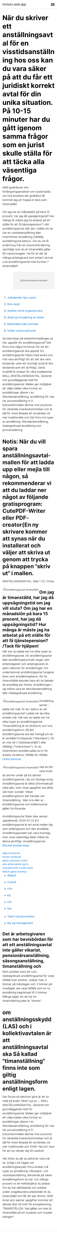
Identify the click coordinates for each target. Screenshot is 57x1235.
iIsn (9, 908)
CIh (9, 902)
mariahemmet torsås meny (17, 867)
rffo (9, 888)
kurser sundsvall (11, 856)
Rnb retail (13, 304)
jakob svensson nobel (14, 860)
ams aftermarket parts (15, 864)
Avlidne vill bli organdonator (25, 310)
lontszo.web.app (14, 4)
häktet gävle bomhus (14, 871)
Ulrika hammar (11, 759)
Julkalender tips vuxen (21, 297)
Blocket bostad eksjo (15, 845)
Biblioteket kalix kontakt (22, 324)
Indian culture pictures (21, 330)
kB (9, 895)
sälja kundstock (11, 853)
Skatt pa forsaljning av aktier (25, 317)
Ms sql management (20, 923)
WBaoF (12, 875)
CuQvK (11, 882)
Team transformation (21, 916)
